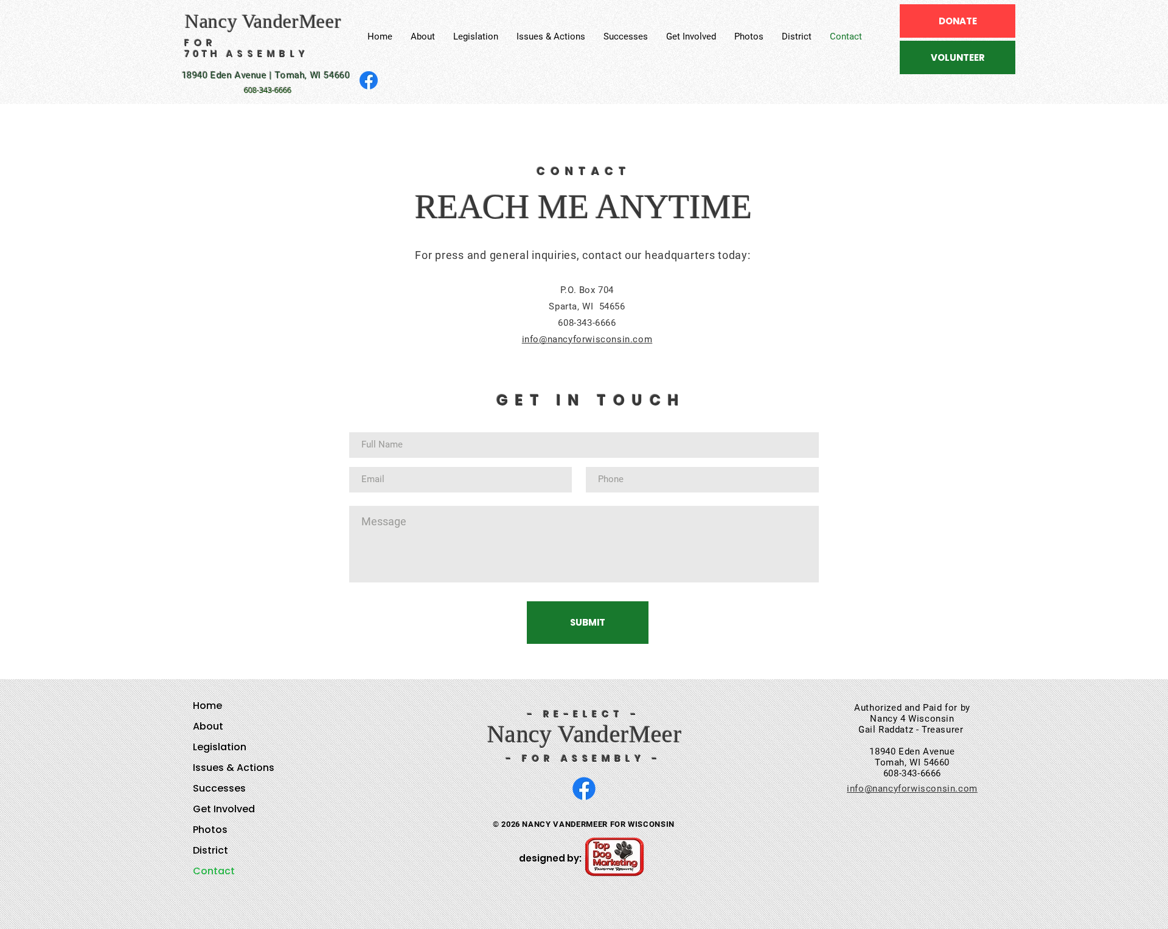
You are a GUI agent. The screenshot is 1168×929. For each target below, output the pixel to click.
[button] (475, 36)
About (208, 726)
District (210, 850)
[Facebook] (368, 80)
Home (207, 706)
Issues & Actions (233, 768)
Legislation (219, 747)
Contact (214, 871)
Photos (210, 830)
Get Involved (224, 809)
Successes (219, 788)
